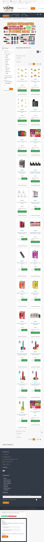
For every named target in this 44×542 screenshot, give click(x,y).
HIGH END (11, 15)
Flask (7, 62)
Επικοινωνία (6, 484)
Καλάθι (5, 478)
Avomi (7, 57)
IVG (6, 66)
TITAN (7, 73)
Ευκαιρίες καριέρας (7, 483)
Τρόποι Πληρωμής (7, 481)
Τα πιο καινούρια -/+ (20, 51)
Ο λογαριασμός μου (13, 2)
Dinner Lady (8, 59)
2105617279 (6, 1)
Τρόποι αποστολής (7, 480)
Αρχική (5, 18)
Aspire (7, 55)
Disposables (5, 15)
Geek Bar (7, 64)
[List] (40, 52)
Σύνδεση (4, 2)
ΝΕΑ (22, 15)
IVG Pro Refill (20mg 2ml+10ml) (35, 111)
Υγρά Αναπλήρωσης (6, 14)
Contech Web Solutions (32, 508)
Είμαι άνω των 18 (4, 516)
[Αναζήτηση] (11, 89)
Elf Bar (7, 61)
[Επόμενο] (38, 64)
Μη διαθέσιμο (8, 83)
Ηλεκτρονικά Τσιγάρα (16, 14)
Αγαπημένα (6, 486)
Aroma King (8, 54)
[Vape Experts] (8, 8)
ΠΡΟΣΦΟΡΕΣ (17, 15)
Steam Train (8, 71)
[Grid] (38, 52)
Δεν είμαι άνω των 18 (12, 516)
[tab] (8, 50)
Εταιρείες (26, 15)
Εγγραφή (7, 2)
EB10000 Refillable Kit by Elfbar (22, 81)
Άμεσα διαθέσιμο (9, 81)
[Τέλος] (40, 64)
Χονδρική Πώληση (7, 488)
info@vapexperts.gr (15, 1)
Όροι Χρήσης (6, 489)
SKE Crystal (8, 68)
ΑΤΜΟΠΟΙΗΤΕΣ (24, 14)
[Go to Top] (41, 432)
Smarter (7, 69)
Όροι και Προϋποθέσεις (13, 533)
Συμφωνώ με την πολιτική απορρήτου (9, 499)
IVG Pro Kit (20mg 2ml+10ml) (22, 141)
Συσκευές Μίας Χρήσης (17, 18)
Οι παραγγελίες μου (21, 2)
